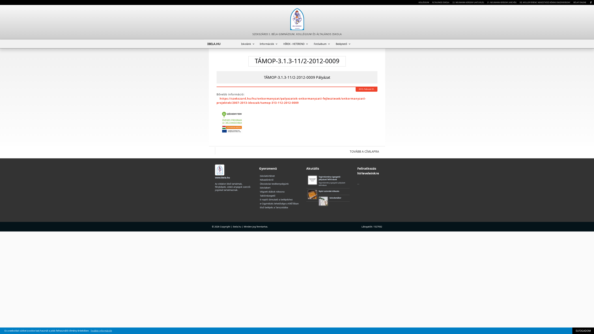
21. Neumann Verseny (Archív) (502, 2)
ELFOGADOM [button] (583, 330)
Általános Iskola (440, 2)
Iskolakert (265, 187)
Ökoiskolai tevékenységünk (274, 183)
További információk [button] (101, 330)
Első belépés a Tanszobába (274, 207)
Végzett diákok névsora (272, 191)
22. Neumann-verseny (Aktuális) (468, 2)
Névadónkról (266, 179)
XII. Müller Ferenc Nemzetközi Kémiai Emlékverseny (545, 2)
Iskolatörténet (267, 175)
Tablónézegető (267, 195)
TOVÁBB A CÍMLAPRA (364, 151)
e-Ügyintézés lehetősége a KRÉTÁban (279, 203)
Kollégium (424, 2)
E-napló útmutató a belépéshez (276, 199)
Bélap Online (579, 2)
